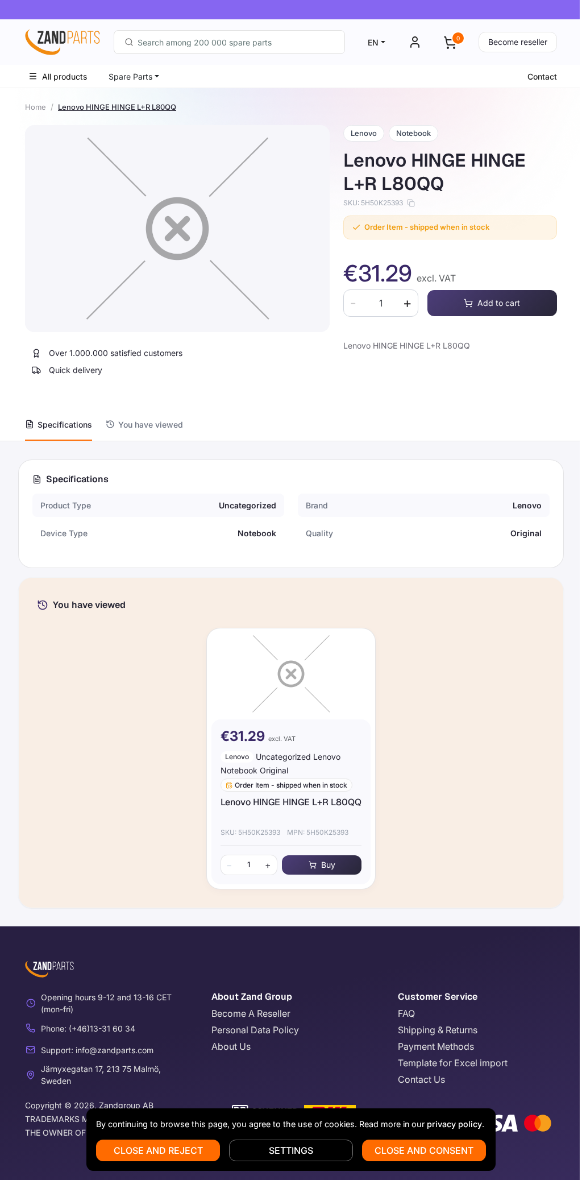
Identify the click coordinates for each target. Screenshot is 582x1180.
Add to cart (498, 303)
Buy (328, 865)
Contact (542, 76)
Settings (291, 1150)
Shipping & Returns (437, 1030)
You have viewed (150, 424)
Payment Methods (436, 1046)
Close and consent (424, 1150)
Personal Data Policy (255, 1030)
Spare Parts (130, 76)
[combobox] (229, 42)
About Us (231, 1046)
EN (373, 42)
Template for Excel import (453, 1063)
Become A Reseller (250, 1013)
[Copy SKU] (411, 203)
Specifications (65, 424)
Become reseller (517, 42)
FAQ (406, 1013)
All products (64, 76)
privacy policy (454, 1124)
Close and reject (158, 1150)
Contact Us (421, 1079)
